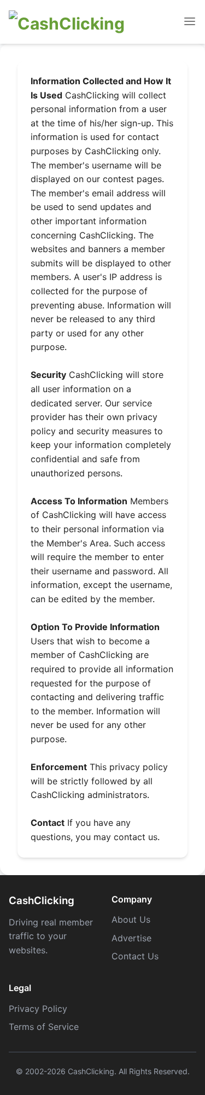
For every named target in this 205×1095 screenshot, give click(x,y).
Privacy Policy (38, 1008)
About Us (131, 919)
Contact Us (135, 956)
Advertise (131, 938)
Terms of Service (44, 1026)
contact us (135, 836)
